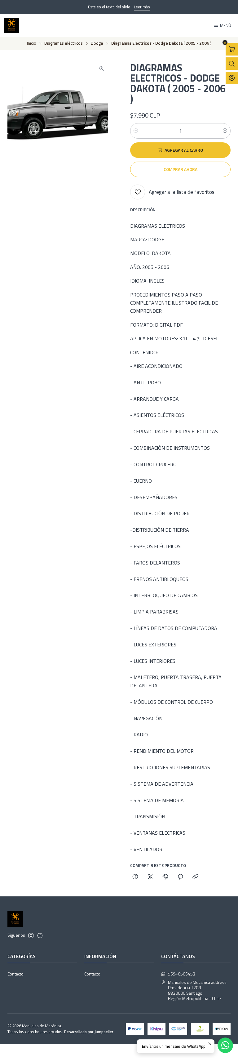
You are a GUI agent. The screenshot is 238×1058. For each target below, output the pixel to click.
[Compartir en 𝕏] (150, 877)
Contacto (15, 974)
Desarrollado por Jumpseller (88, 1032)
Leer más (142, 7)
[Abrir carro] (232, 49)
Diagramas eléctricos (63, 43)
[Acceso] (232, 78)
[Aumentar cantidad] (225, 130)
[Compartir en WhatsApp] (165, 877)
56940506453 (181, 974)
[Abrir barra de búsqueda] (232, 63)
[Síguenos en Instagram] (31, 935)
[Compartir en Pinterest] (180, 877)
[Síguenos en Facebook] (40, 935)
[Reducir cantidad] (135, 130)
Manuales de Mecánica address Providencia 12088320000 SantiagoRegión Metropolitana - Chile (197, 990)
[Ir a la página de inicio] (11, 25)
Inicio (31, 43)
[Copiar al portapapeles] (195, 877)
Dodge (97, 43)
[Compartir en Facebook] (135, 877)
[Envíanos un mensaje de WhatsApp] (225, 1045)
